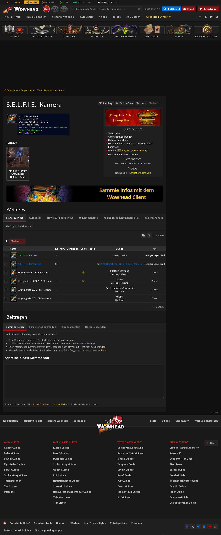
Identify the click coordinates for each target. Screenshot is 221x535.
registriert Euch (58, 404)
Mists (80, 2)
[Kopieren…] (143, 235)
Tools (153, 420)
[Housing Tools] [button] (36, 17)
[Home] (22, 9)
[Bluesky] (198, 526)
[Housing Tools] (32, 420)
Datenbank (87, 17)
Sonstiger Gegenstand (154, 255)
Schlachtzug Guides (15, 475)
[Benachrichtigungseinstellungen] (205, 17)
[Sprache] (217, 17)
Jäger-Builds (177, 491)
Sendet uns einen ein (140, 163)
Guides (116, 17)
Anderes (59, 90)
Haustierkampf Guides (66, 480)
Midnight (9, 491)
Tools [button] (103, 17)
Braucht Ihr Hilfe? (20, 523)
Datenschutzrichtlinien (17, 530)
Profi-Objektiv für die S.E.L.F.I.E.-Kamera (121, 263)
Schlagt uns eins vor (139, 172)
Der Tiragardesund (119, 274)
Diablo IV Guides (179, 442)
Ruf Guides (59, 475)
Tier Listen (10, 486)
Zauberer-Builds (179, 497)
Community (133, 17)
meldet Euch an (39, 404)
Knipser (119, 296)
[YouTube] (209, 526)
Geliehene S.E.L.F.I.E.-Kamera (33, 272)
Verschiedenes (44, 90)
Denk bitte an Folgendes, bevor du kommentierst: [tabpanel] (56, 369)
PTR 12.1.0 (55, 9)
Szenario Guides (62, 486)
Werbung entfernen (159, 17)
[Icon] (12, 119)
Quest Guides (61, 469)
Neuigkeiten (12, 17)
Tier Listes (176, 464)
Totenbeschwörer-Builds (184, 480)
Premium (136, 523)
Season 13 (175, 453)
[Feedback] (211, 17)
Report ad (214, 413)
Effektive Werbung (119, 270)
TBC (66, 2)
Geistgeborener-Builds (183, 502)
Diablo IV (106, 2)
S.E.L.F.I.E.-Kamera (27, 255)
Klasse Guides (12, 447)
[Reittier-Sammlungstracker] (84, 194)
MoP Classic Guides (65, 442)
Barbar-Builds (177, 469)
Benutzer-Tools (43, 523)
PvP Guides (123, 480)
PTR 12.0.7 (64, 9)
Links (142, 103)
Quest (154, 272)
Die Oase (119, 291)
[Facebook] (204, 526)
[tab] (14, 218)
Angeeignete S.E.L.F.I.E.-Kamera (34, 289)
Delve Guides (11, 453)
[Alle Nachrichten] (7, 2)
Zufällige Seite (118, 523)
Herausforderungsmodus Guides (72, 491)
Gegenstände (28, 90)
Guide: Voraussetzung (130, 447)
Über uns (61, 523)
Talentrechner (12, 480)
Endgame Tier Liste (181, 458)
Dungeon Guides (62, 458)
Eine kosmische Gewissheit (119, 288)
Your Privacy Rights (95, 523)
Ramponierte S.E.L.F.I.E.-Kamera (35, 281)
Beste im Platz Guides (130, 453)
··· (89, 2)
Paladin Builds (178, 486)
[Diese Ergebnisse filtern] (149, 235)
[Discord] (187, 526)
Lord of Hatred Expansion (184, 447)
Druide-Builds (177, 475)
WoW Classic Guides (129, 442)
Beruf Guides (11, 469)
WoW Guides (11, 442)
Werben (75, 523)
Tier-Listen (59, 502)
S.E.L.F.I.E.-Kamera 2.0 (29, 263)
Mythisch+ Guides (14, 464)
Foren (104, 350)
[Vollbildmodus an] (200, 17)
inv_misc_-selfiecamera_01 (135, 150)
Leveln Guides (12, 458)
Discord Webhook (63, 17)
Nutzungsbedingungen (48, 530)
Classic (50, 2)
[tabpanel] (84, 271)
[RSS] (215, 526)
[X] (192, 526)
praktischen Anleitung (83, 343)
